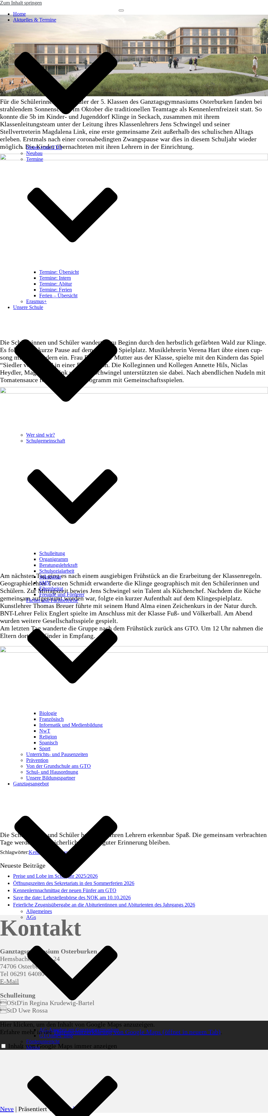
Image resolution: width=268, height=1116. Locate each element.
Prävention (37, 760)
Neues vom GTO (44, 147)
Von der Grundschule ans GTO (58, 766)
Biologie (48, 713)
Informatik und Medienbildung (71, 725)
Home (19, 14)
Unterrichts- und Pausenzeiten (57, 754)
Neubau (34, 153)
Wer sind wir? (40, 435)
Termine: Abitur (55, 284)
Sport (44, 748)
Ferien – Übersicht (58, 295)
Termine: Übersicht (59, 272)
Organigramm (53, 559)
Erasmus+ (36, 301)
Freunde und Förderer (61, 594)
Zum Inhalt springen (21, 3)
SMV (45, 582)
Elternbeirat (51, 588)
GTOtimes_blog (56, 1035)
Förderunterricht (42, 1041)
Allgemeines (39, 911)
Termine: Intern (55, 278)
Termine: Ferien (55, 289)
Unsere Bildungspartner (50, 778)
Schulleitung (52, 553)
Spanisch (48, 742)
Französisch (51, 719)
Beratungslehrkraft (58, 565)
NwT (44, 731)
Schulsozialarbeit (56, 571)
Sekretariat (50, 577)
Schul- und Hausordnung (52, 772)
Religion (48, 736)
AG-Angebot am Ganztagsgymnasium (79, 1029)
